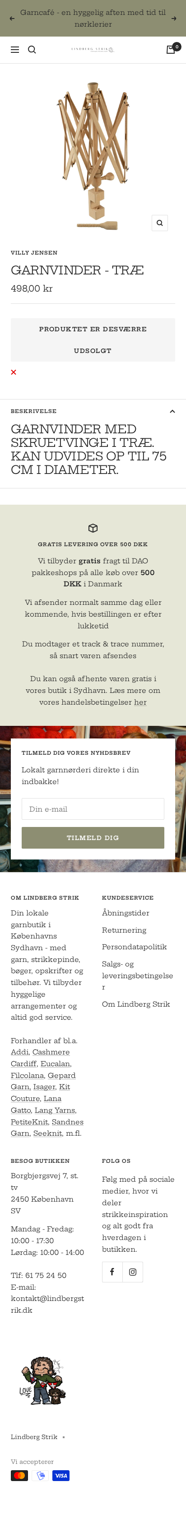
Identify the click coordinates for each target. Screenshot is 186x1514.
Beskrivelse (34, 411)
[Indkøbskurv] (170, 50)
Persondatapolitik (134, 947)
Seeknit (47, 1133)
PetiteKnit (29, 1122)
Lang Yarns (55, 1110)
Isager (44, 1086)
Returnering (124, 930)
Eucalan (55, 1063)
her (140, 702)
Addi (19, 1052)
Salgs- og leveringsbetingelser (137, 975)
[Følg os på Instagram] (132, 1272)
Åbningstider (125, 913)
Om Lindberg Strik (136, 1004)
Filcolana (27, 1075)
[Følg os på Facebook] (112, 1272)
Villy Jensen (34, 253)
